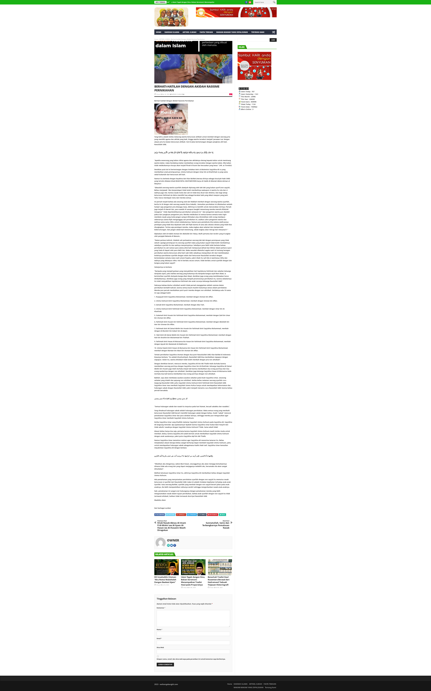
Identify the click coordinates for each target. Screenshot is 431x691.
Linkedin (192, 514)
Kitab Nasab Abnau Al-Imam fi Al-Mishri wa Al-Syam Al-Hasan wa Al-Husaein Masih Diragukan (171, 525)
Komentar (161, 608)
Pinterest (213, 514)
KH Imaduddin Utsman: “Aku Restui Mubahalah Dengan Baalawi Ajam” (165, 579)
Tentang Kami (257, 32)
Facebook (160, 514)
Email (159, 638)
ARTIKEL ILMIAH (189, 32)
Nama (159, 629)
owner (158, 94)
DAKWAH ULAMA (172, 32)
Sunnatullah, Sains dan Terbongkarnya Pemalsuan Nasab (215, 524)
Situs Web (160, 647)
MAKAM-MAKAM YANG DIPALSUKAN (232, 32)
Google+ (182, 514)
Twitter (171, 514)
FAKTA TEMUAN (206, 32)
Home (158, 32)
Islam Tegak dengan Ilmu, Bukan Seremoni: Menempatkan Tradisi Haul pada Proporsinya (176, 2)
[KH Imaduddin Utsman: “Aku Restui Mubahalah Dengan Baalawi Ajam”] (166, 567)
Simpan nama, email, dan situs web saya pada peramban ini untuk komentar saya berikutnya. (191, 659)
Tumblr (203, 514)
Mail (223, 514)
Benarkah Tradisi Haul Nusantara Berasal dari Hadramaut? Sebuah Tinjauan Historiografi (218, 581)
